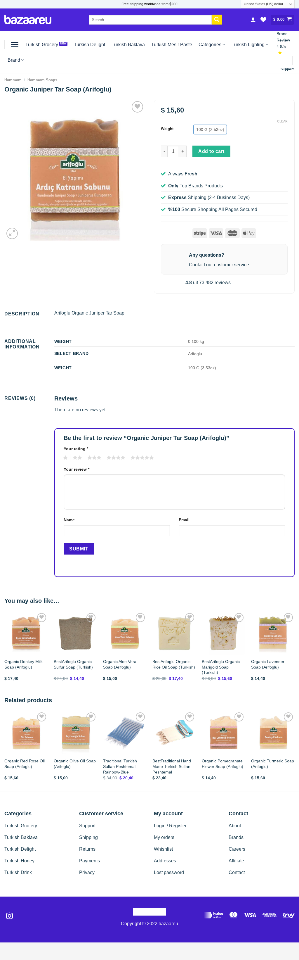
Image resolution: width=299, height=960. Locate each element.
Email (184, 519)
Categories (210, 44)
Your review (76, 469)
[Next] (294, 651)
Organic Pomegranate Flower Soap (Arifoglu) (222, 764)
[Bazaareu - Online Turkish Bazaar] (27, 19)
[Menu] (14, 44)
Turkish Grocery (41, 44)
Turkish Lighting (248, 44)
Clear (282, 121)
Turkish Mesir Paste (171, 44)
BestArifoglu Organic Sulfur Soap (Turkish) (73, 664)
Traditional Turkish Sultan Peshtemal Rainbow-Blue (120, 766)
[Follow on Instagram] (9, 916)
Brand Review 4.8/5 (283, 40)
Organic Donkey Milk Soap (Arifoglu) (23, 664)
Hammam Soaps (42, 80)
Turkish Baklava (128, 44)
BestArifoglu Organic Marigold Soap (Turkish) (221, 667)
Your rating (76, 448)
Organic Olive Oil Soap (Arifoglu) (75, 764)
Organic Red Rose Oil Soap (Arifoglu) (24, 764)
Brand (14, 60)
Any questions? (206, 255)
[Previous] (4, 651)
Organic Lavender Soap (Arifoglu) (267, 664)
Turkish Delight (89, 44)
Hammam (13, 80)
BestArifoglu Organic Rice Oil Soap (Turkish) (173, 664)
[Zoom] (12, 233)
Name (69, 519)
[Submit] (217, 20)
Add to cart (211, 151)
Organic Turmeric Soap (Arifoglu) (272, 764)
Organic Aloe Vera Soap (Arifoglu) (119, 664)
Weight (167, 129)
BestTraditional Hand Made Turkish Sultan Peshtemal (171, 766)
